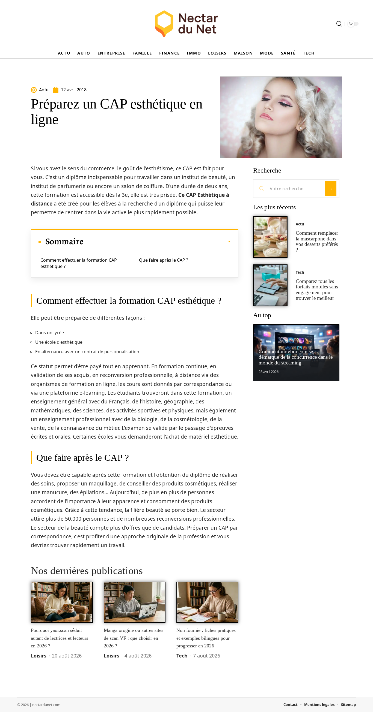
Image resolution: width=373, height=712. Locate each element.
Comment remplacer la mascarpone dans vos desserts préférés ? (317, 241)
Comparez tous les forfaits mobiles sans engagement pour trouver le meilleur (317, 289)
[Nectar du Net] (186, 23)
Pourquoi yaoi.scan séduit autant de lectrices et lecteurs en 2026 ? (59, 637)
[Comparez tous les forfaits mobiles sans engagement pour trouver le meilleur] (270, 285)
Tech (182, 655)
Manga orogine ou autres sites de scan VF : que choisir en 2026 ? (133, 637)
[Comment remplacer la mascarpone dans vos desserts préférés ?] (270, 237)
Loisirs (38, 655)
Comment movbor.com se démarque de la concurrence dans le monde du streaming (296, 357)
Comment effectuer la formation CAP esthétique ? (78, 263)
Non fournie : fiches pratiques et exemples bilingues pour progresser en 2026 (206, 637)
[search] (339, 23)
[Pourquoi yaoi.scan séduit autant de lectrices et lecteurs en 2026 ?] (62, 602)
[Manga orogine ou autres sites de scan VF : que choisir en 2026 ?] (134, 602)
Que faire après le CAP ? (163, 260)
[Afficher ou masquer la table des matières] (157, 241)
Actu (300, 224)
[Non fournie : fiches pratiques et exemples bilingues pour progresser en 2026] (207, 602)
